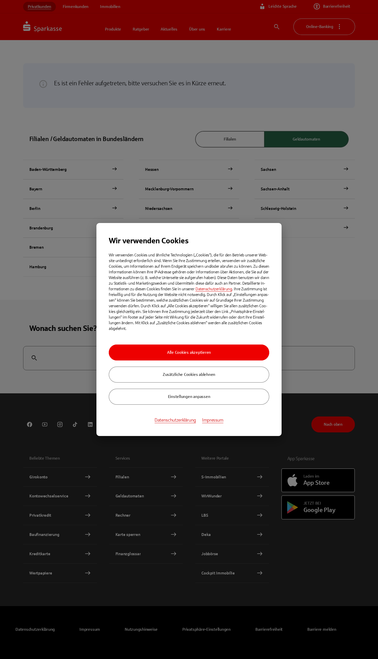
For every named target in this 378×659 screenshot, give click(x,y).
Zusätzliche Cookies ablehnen (189, 374)
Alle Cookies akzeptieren (189, 352)
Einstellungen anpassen (189, 396)
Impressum (212, 420)
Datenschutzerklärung (213, 289)
